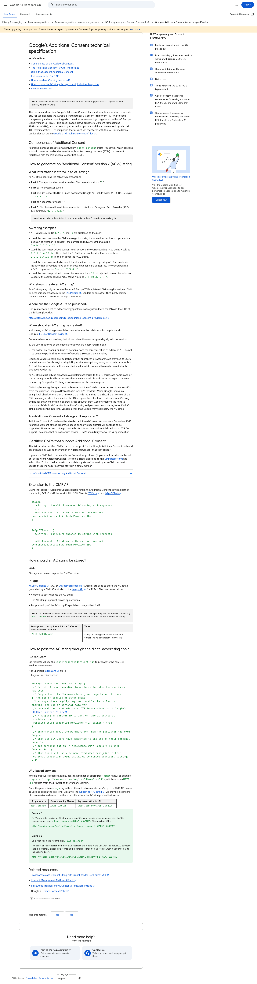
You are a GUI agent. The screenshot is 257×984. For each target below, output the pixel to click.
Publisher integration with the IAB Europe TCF (171, 47)
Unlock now (161, 200)
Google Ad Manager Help (25, 5)
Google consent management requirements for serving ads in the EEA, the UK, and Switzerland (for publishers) (172, 118)
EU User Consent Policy (51, 334)
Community (26, 14)
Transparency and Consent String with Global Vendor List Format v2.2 (68, 875)
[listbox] (66, 978)
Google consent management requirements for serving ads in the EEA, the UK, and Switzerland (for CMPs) (172, 101)
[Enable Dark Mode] (79, 978)
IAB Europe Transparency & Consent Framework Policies (61, 885)
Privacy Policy (31, 978)
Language (64, 974)
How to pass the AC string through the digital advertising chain (65, 84)
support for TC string (90, 791)
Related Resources (41, 88)
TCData (92, 493)
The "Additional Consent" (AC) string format (55, 67)
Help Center (10, 14)
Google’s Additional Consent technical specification (170, 71)
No (71, 915)
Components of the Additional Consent (52, 63)
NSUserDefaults (37, 585)
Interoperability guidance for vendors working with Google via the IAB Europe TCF (173, 59)
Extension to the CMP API (45, 76)
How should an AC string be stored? (50, 80)
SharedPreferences (69, 585)
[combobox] (105, 4)
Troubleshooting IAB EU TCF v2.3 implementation (171, 87)
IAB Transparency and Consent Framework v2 (167, 36)
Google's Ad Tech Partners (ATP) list (73, 133)
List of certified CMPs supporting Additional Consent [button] (57, 473)
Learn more (134, 29)
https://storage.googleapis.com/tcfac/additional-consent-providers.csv (68, 318)
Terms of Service (46, 978)
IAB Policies (72, 293)
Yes (57, 915)
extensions (50, 671)
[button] (5, 4)
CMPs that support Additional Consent (52, 72)
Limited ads (160, 79)
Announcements (44, 14)
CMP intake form (114, 458)
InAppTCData (112, 493)
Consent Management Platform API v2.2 (53, 880)
